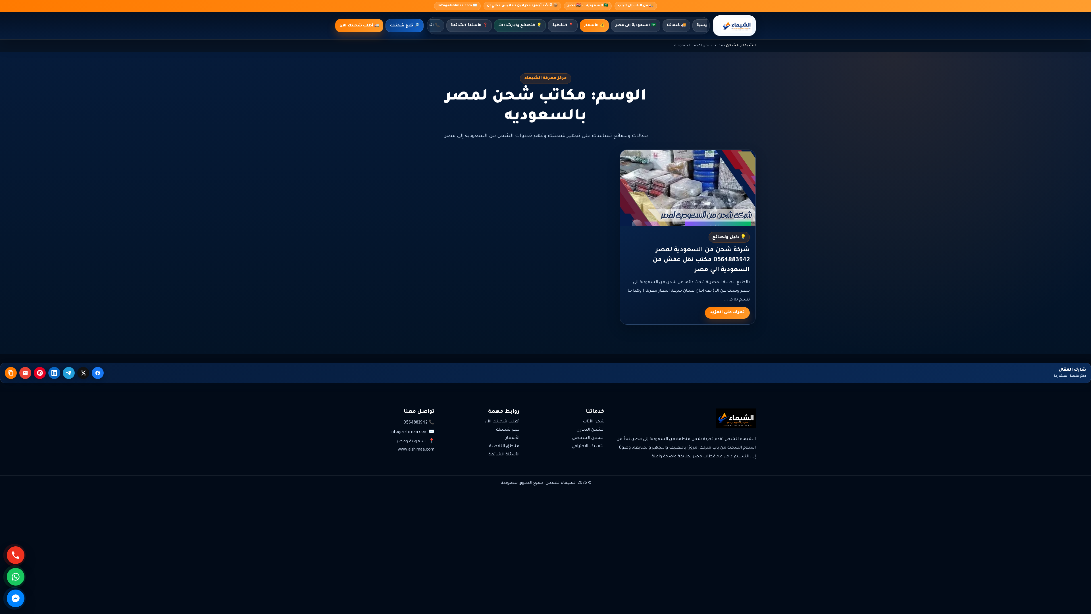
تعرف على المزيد (727, 312)
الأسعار (512, 438)
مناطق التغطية (504, 446)
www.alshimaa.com (416, 450)
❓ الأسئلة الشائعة (469, 26)
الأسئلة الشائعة (503, 455)
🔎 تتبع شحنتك (404, 26)
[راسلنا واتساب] (15, 577)
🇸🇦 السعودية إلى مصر (635, 26)
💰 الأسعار (594, 26)
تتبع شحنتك (507, 430)
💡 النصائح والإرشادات (520, 26)
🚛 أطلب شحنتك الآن (359, 26)
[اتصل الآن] (15, 555)
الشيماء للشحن (741, 46)
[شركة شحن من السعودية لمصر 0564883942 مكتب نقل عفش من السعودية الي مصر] (687, 188)
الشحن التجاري (590, 430)
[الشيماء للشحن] (734, 25)
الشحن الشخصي (588, 438)
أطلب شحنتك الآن (502, 422)
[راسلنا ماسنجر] (15, 598)
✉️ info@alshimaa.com (457, 6)
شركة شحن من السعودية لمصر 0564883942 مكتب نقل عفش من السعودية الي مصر (701, 260)
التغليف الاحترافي (588, 446)
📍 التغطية (562, 26)
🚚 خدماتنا (676, 26)
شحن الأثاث (594, 422)
